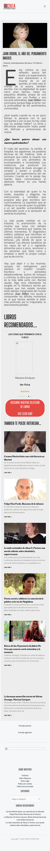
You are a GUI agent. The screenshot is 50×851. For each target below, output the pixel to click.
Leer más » (8, 472)
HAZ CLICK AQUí (25, 414)
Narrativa (28, 63)
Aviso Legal (25, 781)
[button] (21, 396)
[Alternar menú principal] (44, 6)
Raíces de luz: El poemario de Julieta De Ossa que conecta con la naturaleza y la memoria (22, 649)
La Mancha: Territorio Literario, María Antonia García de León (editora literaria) (25, 818)
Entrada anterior (25, 725)
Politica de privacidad (25, 786)
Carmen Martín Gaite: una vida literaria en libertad (24, 458)
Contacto (25, 775)
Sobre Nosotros (25, 778)
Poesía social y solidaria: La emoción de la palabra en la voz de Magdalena (23, 600)
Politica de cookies (25, 783)
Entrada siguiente (25, 732)
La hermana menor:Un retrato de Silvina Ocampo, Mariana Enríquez (23, 698)
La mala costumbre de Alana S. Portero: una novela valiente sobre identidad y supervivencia (24, 551)
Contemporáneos (17, 63)
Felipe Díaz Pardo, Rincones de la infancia (24, 504)
